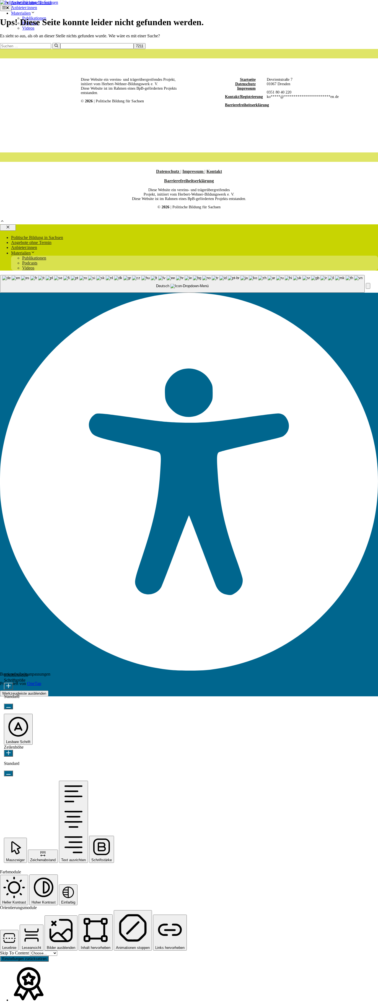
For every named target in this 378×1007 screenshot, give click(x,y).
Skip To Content (15, 953)
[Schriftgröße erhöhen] (8, 686)
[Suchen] (56, 46)
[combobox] (182, 284)
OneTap (34, 683)
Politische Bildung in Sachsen (37, 237)
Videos (28, 28)
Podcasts (29, 263)
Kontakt (214, 171)
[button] (2, 221)
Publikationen (34, 258)
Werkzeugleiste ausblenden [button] (24, 693)
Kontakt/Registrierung (244, 97)
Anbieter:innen (24, 7)
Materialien (21, 13)
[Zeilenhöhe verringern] (8, 773)
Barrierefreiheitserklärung (247, 105)
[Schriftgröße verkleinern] (8, 706)
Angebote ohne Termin (31, 2)
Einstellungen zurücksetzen (24, 959)
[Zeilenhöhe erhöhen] (8, 753)
